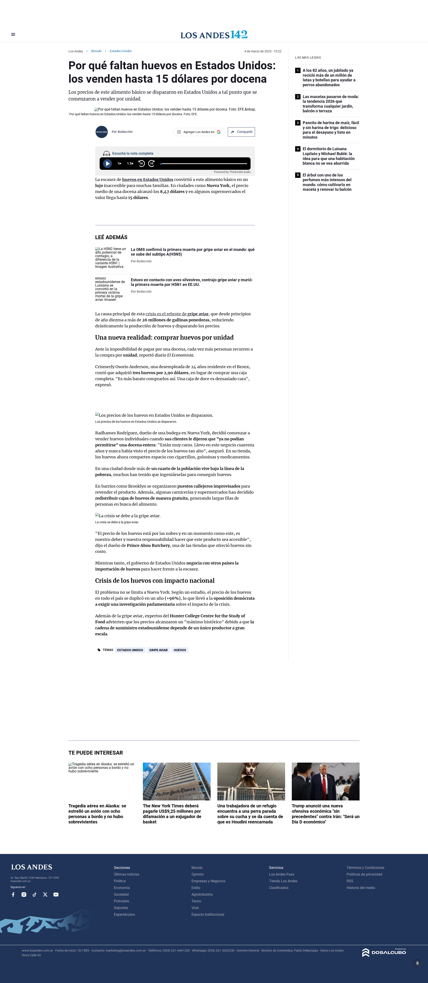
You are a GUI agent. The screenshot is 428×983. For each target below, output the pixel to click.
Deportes (121, 908)
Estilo (195, 888)
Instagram (24, 894)
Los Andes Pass (281, 874)
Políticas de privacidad (364, 874)
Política (120, 881)
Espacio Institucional (207, 914)
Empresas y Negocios (208, 881)
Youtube (56, 894)
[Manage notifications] (417, 963)
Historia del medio (361, 888)
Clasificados (278, 888)
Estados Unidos (130, 650)
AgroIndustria (202, 894)
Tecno (196, 901)
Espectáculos (124, 914)
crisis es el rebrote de (177, 313)
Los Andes (75, 51)
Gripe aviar (158, 650)
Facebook (13, 894)
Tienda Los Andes (283, 881)
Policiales (121, 901)
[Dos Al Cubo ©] (384, 956)
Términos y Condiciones (365, 868)
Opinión (197, 874)
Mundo (96, 51)
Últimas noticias (126, 874)
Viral (195, 908)
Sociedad (121, 894)
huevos (180, 650)
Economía (122, 888)
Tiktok (34, 894)
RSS (350, 881)
